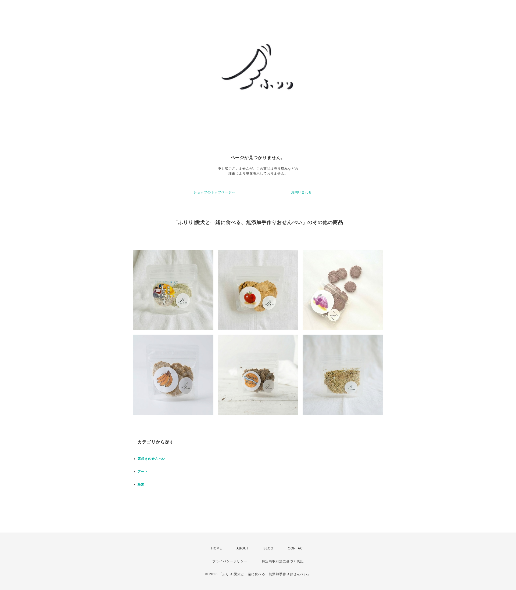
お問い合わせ (301, 192)
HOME (216, 548)
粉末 (141, 484)
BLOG (268, 548)
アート (143, 471)
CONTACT (296, 548)
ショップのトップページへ (214, 192)
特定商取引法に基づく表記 (283, 561)
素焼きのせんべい (152, 459)
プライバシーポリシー (229, 561)
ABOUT (242, 548)
